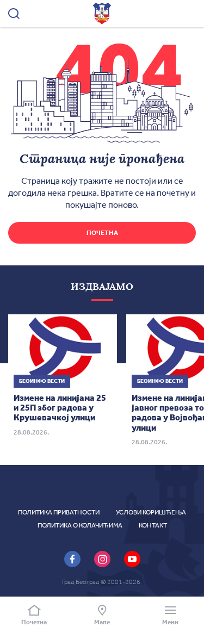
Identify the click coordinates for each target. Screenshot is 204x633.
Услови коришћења (151, 512)
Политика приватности (59, 512)
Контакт (153, 525)
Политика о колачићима (80, 525)
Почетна (102, 233)
